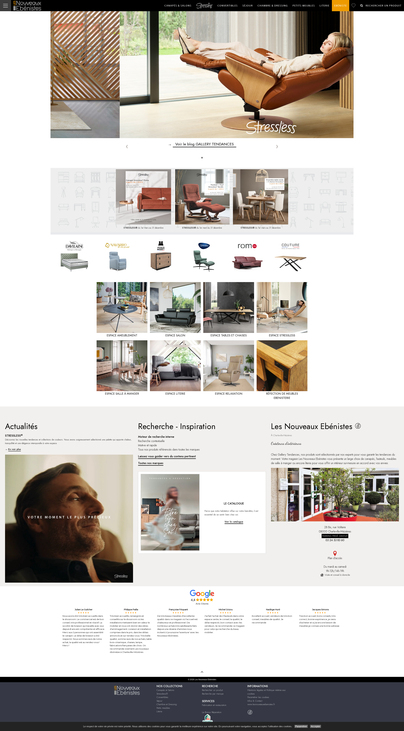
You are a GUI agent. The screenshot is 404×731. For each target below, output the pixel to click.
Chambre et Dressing (167, 704)
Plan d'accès (335, 558)
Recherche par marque (212, 693)
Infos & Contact (254, 701)
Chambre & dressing (273, 5)
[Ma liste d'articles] (353, 5)
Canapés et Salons (165, 690)
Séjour (247, 5)
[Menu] (5, 5)
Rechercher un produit (212, 690)
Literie (325, 5)
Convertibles (227, 5)
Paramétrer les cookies (258, 697)
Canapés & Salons (177, 5)
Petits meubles (163, 708)
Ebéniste (340, 5)
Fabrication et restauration (214, 705)
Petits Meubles (304, 5)
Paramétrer (301, 726)
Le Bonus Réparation (211, 712)
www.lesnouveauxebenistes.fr (261, 704)
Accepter (315, 726)
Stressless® (162, 693)
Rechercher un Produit (382, 5)
